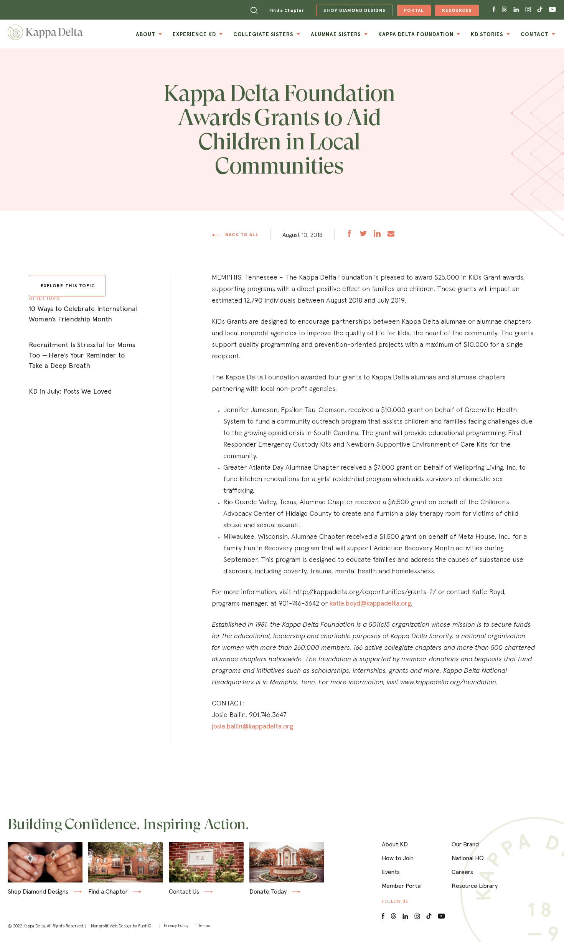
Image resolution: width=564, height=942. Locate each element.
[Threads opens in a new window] (504, 9)
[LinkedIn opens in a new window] (405, 916)
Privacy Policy (176, 926)
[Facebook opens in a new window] (494, 9)
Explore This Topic (68, 285)
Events (391, 872)
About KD (395, 844)
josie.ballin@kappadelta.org (252, 726)
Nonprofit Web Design (111, 926)
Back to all (241, 234)
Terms (204, 926)
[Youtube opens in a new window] (552, 9)
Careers (462, 872)
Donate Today (268, 892)
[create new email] (391, 234)
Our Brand (465, 844)
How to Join (398, 858)
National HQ (468, 858)
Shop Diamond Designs (38, 892)
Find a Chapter (286, 10)
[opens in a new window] (349, 234)
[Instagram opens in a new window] (528, 9)
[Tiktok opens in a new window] (540, 9)
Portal (410, 11)
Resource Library (475, 885)
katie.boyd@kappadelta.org (370, 603)
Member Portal (402, 885)
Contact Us (184, 891)
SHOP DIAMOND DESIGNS (351, 10)
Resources (453, 11)
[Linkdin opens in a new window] (516, 9)
